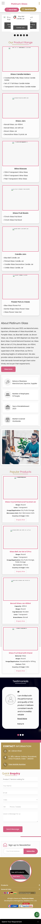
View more (8, 369)
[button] (17, 764)
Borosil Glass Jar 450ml (13, 124)
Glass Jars (20, 121)
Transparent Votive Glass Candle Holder (20, 87)
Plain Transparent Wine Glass (15, 179)
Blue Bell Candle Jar (12, 258)
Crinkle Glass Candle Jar (13, 268)
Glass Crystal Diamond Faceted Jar (20, 502)
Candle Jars (20, 28)
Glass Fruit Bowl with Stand (20, 653)
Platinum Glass (19, 4)
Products (4, 885)
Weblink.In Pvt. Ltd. (30, 901)
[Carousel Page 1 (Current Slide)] (18, 735)
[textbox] (20, 779)
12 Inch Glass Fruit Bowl (13, 220)
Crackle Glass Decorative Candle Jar (18, 264)
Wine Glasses (20, 168)
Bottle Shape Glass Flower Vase (16, 309)
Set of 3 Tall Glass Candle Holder (17, 83)
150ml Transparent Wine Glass (16, 175)
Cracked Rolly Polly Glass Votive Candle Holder (19, 79)
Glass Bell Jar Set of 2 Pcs (20, 552)
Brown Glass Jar (10, 131)
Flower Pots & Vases (20, 302)
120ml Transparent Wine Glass (16, 172)
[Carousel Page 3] (23, 735)
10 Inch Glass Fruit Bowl (13, 216)
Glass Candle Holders (21, 74)
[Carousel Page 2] (20, 735)
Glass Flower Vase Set (13, 312)
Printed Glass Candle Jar (14, 261)
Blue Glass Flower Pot (12, 305)
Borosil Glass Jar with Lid (13, 128)
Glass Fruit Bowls (20, 213)
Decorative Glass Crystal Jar (15, 134)
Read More (22, 718)
